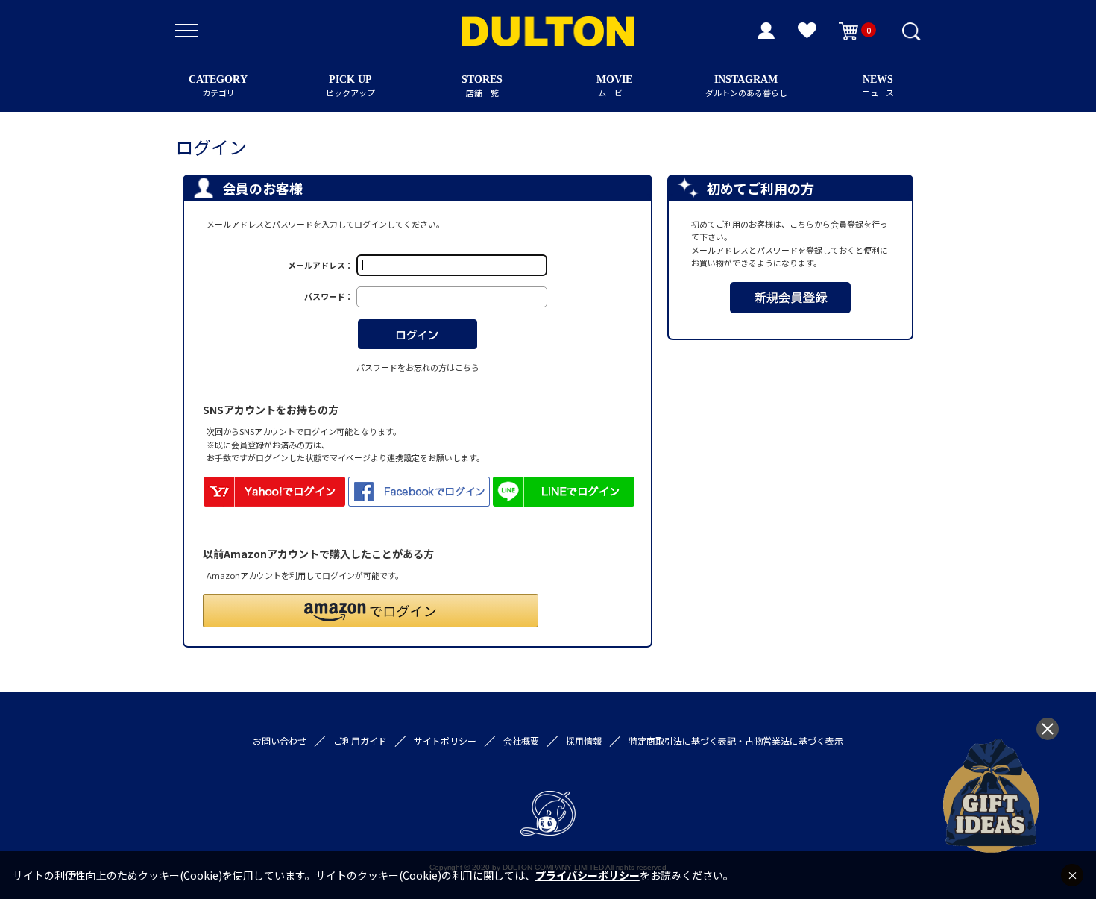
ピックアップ (350, 86)
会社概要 (521, 740)
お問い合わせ (279, 740)
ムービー (614, 86)
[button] (370, 610)
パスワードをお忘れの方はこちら (417, 367)
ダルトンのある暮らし (746, 86)
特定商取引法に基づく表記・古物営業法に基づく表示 (736, 740)
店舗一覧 (482, 86)
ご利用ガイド (360, 740)
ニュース (878, 86)
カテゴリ (218, 86)
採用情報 (584, 740)
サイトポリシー (445, 740)
